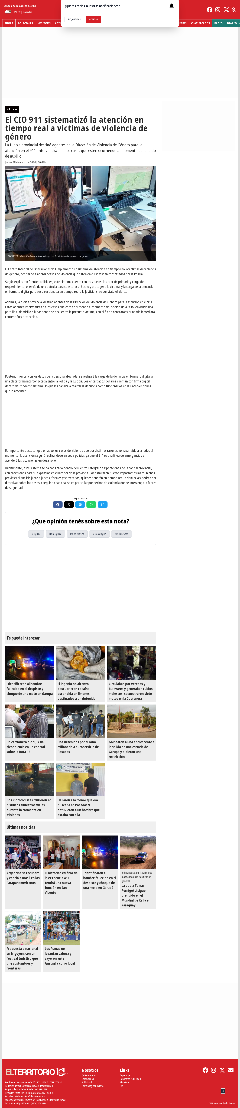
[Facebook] (209, 9)
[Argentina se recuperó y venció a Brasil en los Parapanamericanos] (23, 852)
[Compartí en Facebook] (58, 504)
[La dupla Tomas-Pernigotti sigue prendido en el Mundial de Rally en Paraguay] (138, 852)
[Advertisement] (80, 346)
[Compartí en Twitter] (69, 504)
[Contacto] (230, 1070)
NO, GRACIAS (74, 19)
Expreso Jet (125, 1075)
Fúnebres (180, 23)
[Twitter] (226, 9)
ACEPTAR (93, 19)
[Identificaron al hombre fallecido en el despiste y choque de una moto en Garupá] (29, 663)
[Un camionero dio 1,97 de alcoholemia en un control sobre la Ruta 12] (29, 721)
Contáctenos (88, 1079)
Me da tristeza (77, 534)
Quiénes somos (89, 1075)
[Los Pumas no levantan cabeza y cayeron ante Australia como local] (61, 928)
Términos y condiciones (93, 1086)
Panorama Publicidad (130, 1079)
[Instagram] (218, 9)
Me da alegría (99, 534)
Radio (218, 23)
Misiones (44, 23)
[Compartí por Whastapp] (91, 504)
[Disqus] (80, 588)
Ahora (9, 23)
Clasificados (200, 23)
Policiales (25, 23)
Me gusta (36, 534)
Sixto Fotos (125, 1082)
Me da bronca (121, 534)
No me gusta (55, 534)
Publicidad (87, 1082)
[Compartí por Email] (80, 504)
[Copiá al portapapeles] (103, 504)
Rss (121, 1086)
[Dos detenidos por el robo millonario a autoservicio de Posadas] (80, 721)
